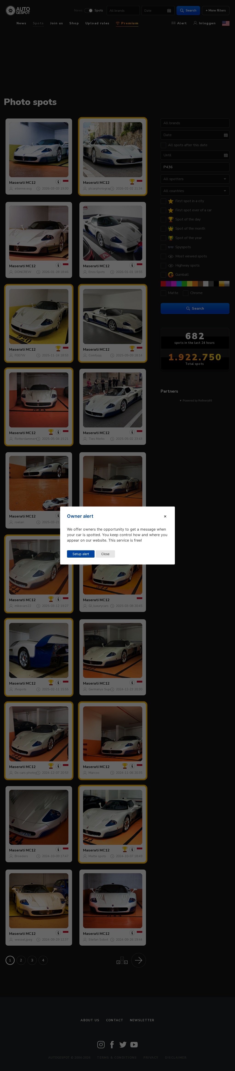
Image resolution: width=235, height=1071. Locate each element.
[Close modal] (165, 516)
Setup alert (81, 554)
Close (105, 554)
